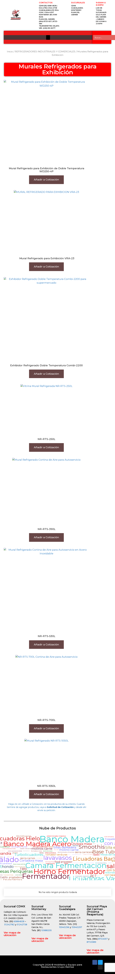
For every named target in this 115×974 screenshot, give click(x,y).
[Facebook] (94, 962)
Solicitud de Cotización (60, 807)
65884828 (19, 921)
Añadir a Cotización (46, 179)
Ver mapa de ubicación (12, 934)
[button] (48, 37)
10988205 (46, 930)
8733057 (103, 939)
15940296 (64, 927)
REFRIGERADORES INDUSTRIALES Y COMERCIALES (45, 51)
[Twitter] (100, 962)
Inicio (10, 51)
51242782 (9, 924)
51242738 (22, 924)
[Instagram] (100, 967)
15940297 (77, 927)
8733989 (91, 942)
